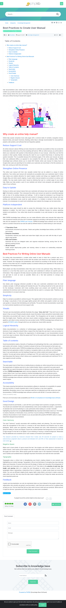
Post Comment (33, 551)
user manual (7, 493)
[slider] (9, 504)
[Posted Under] (26, 35)
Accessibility (12, 71)
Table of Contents (12, 41)
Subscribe (57, 504)
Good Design (12, 73)
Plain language (13, 59)
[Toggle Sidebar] (1, 3)
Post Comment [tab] (8, 516)
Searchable (12, 69)
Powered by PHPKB (24, 592)
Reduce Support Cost (15, 48)
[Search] (57, 14)
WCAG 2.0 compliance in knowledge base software (45, 398)
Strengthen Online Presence (17, 50)
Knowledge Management (24, 23)
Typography (14, 80)
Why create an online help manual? (17, 45)
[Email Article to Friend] (39, 504)
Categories (13, 23)
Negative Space (15, 78)
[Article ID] (4, 35)
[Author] (8, 35)
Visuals (11, 63)
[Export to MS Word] (25, 504)
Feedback (12, 82)
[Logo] (33, 3)
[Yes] (46, 498)
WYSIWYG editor (13, 322)
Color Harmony (15, 76)
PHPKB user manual (26, 221)
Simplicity (11, 61)
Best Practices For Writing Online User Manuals (20, 56)
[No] (50, 498)
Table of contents (14, 67)
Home (6, 23)
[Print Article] (34, 504)
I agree (42, 605)
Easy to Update (13, 52)
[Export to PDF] (30, 504)
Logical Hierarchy (14, 65)
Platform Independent (15, 54)
